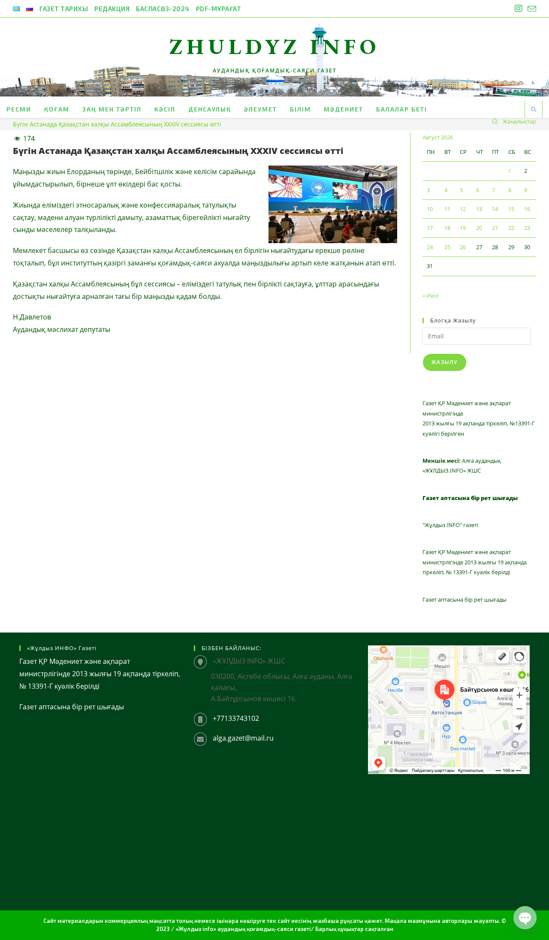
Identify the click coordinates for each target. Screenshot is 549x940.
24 (430, 247)
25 (447, 247)
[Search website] (534, 109)
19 (463, 228)
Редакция (112, 8)
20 (479, 228)
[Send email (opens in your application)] (530, 9)
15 (511, 209)
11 (447, 209)
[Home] (495, 121)
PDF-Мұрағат (218, 8)
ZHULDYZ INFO (274, 46)
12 (463, 209)
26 (463, 247)
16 (527, 209)
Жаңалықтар (519, 121)
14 (495, 209)
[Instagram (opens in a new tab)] (518, 8)
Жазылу (444, 362)
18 (447, 228)
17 (430, 228)
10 (430, 209)
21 (495, 228)
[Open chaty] (525, 917)
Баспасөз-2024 (163, 8)
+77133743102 (236, 718)
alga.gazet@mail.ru (243, 738)
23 (527, 228)
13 (479, 209)
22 (511, 228)
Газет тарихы (63, 8)
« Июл (430, 295)
